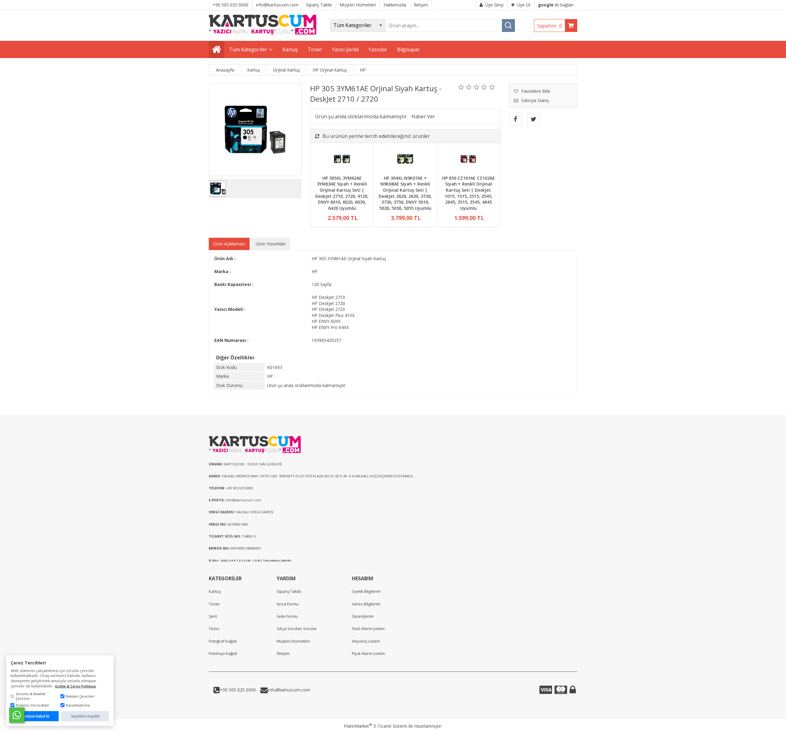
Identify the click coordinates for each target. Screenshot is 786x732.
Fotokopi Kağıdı (223, 653)
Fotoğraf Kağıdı (223, 641)
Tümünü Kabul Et (34, 716)
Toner (214, 604)
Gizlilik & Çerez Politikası (75, 686)
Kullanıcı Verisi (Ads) (32, 705)
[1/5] (461, 87)
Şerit (213, 616)
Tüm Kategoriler (248, 49)
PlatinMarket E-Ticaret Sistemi (375, 726)
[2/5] (465, 87)
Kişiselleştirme (78, 705)
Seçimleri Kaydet (85, 716)
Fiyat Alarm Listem (368, 653)
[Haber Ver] (423, 116)
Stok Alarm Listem (368, 628)
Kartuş (215, 591)
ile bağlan (556, 5)
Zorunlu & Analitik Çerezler (30, 696)
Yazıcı (214, 628)
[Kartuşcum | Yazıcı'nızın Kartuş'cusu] (262, 33)
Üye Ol (523, 5)
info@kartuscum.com (289, 690)
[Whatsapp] (17, 715)
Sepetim (549, 25)
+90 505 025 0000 (238, 690)
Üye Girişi (494, 5)
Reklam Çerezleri (80, 696)
